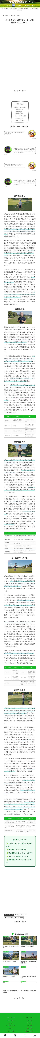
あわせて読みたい (20, 120)
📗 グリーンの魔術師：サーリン (17, 856)
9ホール (25, 914)
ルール (11, 1023)
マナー (11, 1028)
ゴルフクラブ (11, 1020)
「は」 (18, 914)
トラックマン (11, 1031)
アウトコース (9, 917)
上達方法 (29, 1028)
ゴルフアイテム (10, 1025)
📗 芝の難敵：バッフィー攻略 (16, 849)
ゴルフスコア (11, 1017)
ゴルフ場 (29, 1025)
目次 (18, 104)
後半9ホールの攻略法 (20, 107)
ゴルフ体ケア (29, 1031)
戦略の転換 (19, 111)
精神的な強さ (19, 113)
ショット (29, 1020)
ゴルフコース (9, 914)
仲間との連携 (19, 118)
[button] (36, 543)
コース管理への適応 (21, 116)
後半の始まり (19, 109)
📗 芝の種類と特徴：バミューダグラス (19, 853)
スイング (29, 1023)
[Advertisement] (20, 67)
